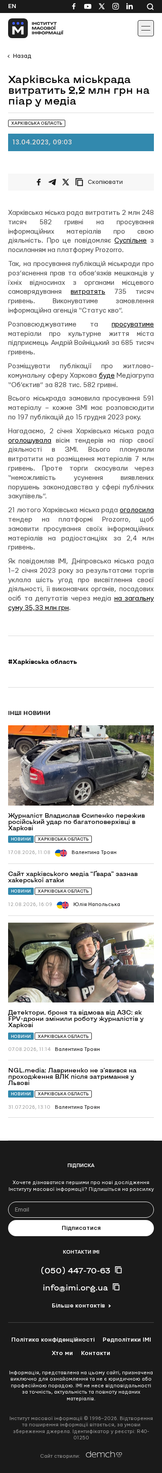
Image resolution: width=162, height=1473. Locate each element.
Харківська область (63, 839)
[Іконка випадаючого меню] (146, 28)
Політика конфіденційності (52, 1340)
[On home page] (27, 28)
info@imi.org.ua (75, 1287)
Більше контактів (78, 1306)
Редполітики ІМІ (127, 1340)
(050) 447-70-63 (75, 1270)
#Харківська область (42, 661)
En (12, 6)
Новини (21, 839)
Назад (22, 56)
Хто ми (62, 1353)
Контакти (95, 1353)
